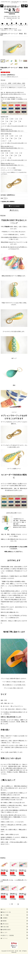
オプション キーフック (12, 170)
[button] (1, 5)
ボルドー (5, 123)
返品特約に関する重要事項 (8, 201)
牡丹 (12, 118)
